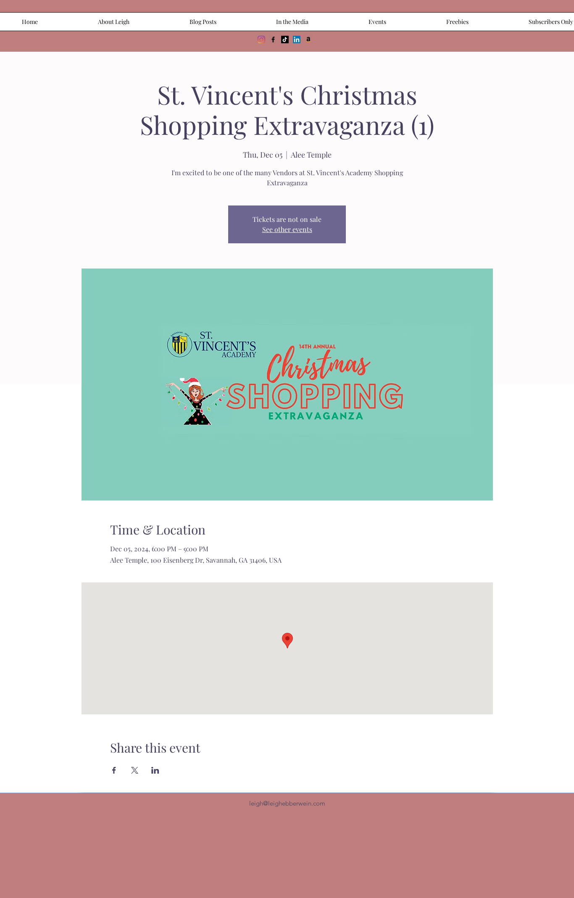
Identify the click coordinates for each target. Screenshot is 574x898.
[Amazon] (308, 39)
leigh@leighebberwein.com (287, 803)
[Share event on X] (135, 770)
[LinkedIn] (296, 39)
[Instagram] (261, 39)
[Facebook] (273, 39)
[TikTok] (285, 39)
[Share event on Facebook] (114, 770)
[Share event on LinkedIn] (155, 770)
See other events (287, 229)
